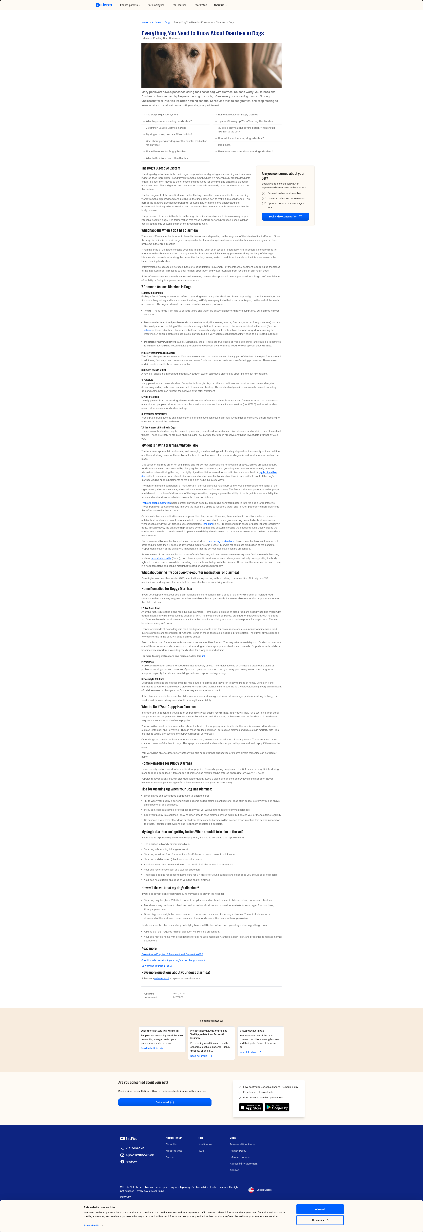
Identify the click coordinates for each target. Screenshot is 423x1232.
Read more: (224, 145)
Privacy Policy (238, 1150)
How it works (205, 1144)
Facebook (131, 1161)
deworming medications (221, 541)
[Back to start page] (104, 5)
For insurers (179, 5)
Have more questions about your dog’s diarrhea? (245, 151)
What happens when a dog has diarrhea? (169, 121)
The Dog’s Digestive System (162, 114)
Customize (318, 1219)
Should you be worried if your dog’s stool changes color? (173, 960)
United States (264, 1189)
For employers (156, 5)
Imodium (208, 524)
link (203, 656)
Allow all (320, 1209)
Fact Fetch (200, 5)
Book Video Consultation (283, 216)
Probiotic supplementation (156, 503)
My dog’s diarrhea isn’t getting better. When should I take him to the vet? (247, 129)
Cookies (234, 1170)
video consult (161, 978)
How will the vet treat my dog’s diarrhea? (241, 138)
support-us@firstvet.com (140, 1155)
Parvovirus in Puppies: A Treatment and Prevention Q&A (172, 954)
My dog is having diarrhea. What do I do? (169, 134)
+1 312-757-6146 (135, 1148)
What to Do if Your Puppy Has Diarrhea (167, 158)
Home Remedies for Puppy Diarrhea (238, 114)
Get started (162, 1102)
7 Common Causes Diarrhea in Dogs (166, 127)
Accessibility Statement (244, 1163)
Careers (170, 1157)
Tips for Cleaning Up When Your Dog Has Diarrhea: (246, 121)
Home (144, 22)
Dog (167, 22)
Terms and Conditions (242, 1144)
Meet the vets (174, 1150)
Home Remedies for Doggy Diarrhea (166, 151)
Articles (156, 22)
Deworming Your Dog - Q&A (156, 966)
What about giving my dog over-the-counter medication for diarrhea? (176, 143)
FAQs (201, 1150)
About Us (171, 1144)
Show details (91, 1225)
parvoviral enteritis (161, 558)
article (147, 330)
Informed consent (240, 1157)
